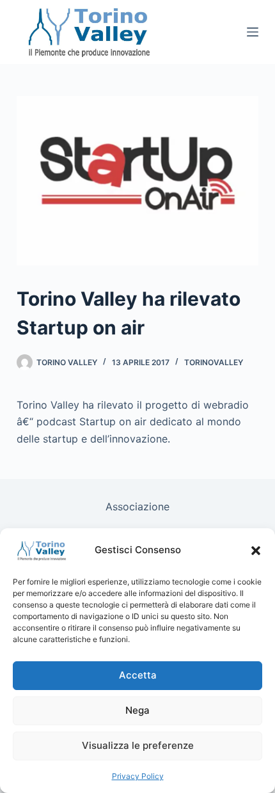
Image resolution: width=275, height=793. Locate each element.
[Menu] (252, 32)
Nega (137, 710)
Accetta (138, 675)
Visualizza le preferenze (138, 745)
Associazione (137, 506)
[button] (255, 550)
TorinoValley (213, 362)
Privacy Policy (138, 776)
